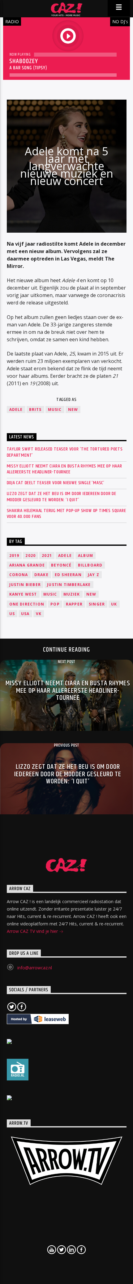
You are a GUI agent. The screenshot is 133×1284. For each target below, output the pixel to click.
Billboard (90, 565)
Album (85, 555)
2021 (47, 555)
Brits (35, 409)
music (55, 409)
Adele (16, 409)
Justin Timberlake (69, 584)
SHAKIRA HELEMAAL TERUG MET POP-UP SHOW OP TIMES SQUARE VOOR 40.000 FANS (66, 513)
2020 (30, 555)
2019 (14, 555)
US (12, 613)
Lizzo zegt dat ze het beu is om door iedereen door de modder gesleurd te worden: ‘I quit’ (61, 496)
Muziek (71, 594)
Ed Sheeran (68, 574)
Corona (18, 574)
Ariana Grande (27, 565)
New (73, 409)
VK (38, 613)
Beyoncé (61, 565)
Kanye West (23, 594)
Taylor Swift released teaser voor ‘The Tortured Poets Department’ (65, 452)
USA (25, 613)
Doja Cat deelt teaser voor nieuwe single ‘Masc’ (56, 483)
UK (114, 604)
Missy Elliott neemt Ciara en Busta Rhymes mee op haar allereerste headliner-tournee (64, 469)
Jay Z (93, 574)
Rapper (74, 604)
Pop (55, 604)
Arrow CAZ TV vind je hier (33, 931)
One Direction (27, 604)
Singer (97, 604)
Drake (41, 574)
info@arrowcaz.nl (34, 968)
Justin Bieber (25, 584)
